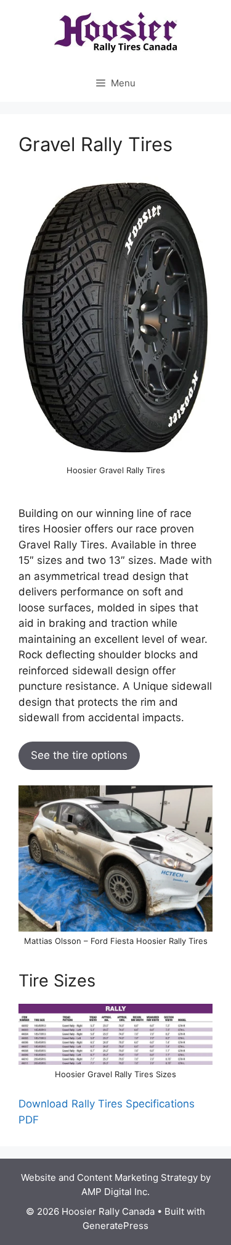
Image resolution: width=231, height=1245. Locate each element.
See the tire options (79, 755)
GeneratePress (115, 1225)
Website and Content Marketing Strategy (109, 1177)
